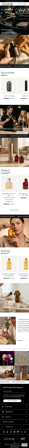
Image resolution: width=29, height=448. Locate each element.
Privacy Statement (7, 395)
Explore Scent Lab (6, 132)
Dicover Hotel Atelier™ (7, 62)
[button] (8, 444)
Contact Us (9, 426)
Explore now (5, 310)
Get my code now (12, 400)
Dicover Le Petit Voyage (8, 33)
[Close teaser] (14, 443)
